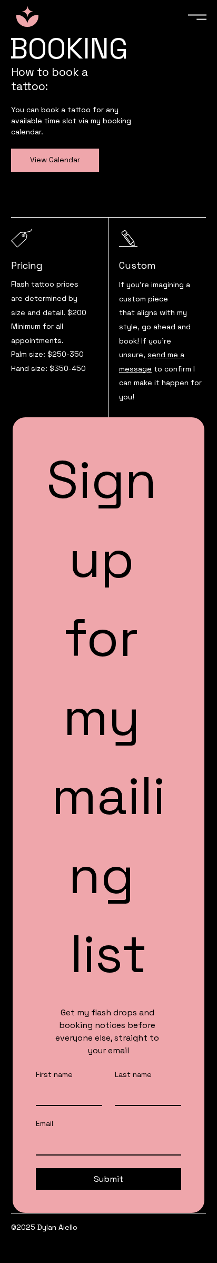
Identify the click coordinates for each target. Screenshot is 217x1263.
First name (54, 1074)
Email (44, 1123)
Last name (133, 1074)
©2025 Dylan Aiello (44, 1227)
